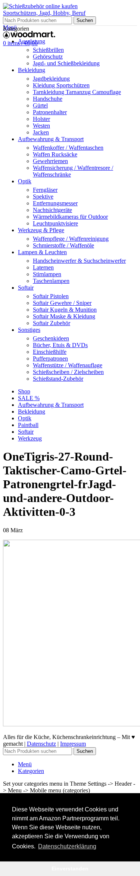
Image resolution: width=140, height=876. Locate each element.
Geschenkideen (51, 338)
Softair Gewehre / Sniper (62, 303)
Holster (41, 119)
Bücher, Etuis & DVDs (60, 345)
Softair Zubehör (51, 323)
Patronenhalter (50, 112)
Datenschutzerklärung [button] (67, 846)
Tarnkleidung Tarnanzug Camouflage (77, 92)
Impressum (73, 744)
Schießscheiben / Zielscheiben (68, 372)
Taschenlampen (51, 281)
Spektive (43, 196)
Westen (41, 125)
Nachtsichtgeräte (52, 210)
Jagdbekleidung (51, 78)
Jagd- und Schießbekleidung (66, 63)
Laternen (43, 267)
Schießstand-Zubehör (58, 378)
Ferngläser (45, 190)
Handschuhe (47, 99)
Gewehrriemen (50, 161)
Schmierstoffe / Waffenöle (63, 245)
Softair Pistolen (51, 296)
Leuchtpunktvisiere (55, 223)
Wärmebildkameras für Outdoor (70, 216)
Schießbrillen (48, 50)
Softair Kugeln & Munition (65, 309)
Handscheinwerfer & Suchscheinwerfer (79, 261)
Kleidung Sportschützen (61, 85)
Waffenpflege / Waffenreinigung (71, 239)
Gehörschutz (48, 56)
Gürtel (40, 105)
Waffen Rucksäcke (55, 154)
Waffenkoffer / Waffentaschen (68, 147)
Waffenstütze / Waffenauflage (67, 365)
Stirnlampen (47, 274)
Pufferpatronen (50, 358)
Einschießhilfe (49, 352)
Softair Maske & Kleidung (64, 316)
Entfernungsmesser (55, 203)
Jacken (41, 132)
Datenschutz (41, 744)
